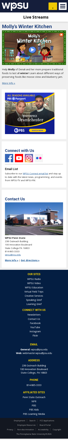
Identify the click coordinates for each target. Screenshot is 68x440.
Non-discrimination (25, 429)
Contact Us (34, 319)
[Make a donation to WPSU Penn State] (53, 6)
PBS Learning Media (34, 413)
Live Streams (35, 17)
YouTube (19, 158)
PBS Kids (34, 409)
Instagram (29, 158)
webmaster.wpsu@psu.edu (37, 353)
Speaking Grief (34, 299)
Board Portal (45, 425)
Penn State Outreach (34, 397)
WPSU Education (34, 287)
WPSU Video (34, 283)
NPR (34, 401)
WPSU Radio (34, 279)
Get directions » (30, 260)
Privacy (10, 429)
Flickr (39, 158)
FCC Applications (47, 420)
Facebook (9, 158)
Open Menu (63, 6)
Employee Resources (26, 425)
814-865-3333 (34, 385)
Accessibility (43, 429)
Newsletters (34, 314)
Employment (19, 420)
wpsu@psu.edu (13, 254)
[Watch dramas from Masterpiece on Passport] (29, 134)
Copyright (57, 429)
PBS (34, 405)
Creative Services (34, 295)
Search (32, 420)
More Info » (8, 83)
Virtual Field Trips (33, 291)
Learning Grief (34, 304)
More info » (11, 260)
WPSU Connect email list (35, 173)
